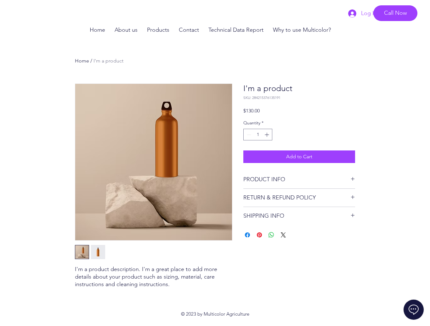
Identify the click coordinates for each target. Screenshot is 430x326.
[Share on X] (283, 235)
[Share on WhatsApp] (271, 235)
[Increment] (267, 134)
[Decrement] (248, 134)
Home (82, 61)
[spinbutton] (257, 134)
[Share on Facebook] (247, 235)
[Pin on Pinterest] (259, 235)
